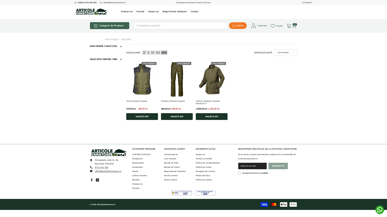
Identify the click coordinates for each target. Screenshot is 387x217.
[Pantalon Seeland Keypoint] (177, 79)
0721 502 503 (101, 167)
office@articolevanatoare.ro (114, 3)
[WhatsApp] (380, 210)
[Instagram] (97, 180)
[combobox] (181, 25)
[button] (144, 53)
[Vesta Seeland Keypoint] (142, 79)
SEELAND (126, 39)
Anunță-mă (142, 116)
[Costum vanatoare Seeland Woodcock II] (212, 79)
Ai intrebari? (307, 3)
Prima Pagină (111, 39)
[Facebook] (91, 180)
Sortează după (263, 52)
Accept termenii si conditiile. (255, 173)
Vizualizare (133, 52)
